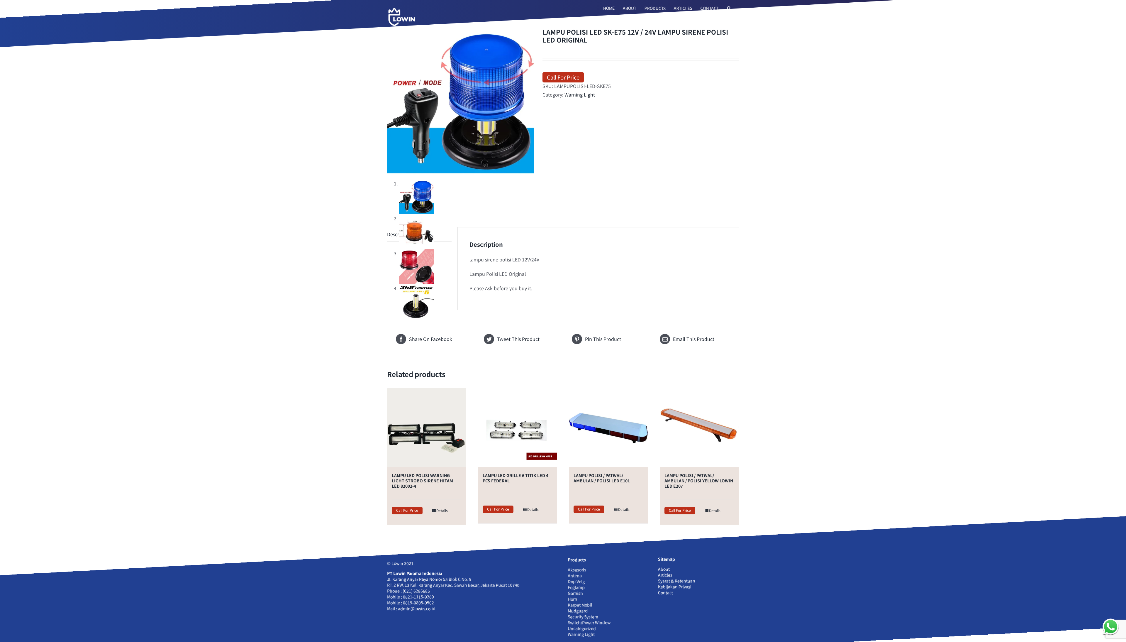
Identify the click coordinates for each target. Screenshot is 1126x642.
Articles (665, 575)
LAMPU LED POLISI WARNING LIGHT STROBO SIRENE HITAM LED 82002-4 (422, 480)
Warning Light (579, 94)
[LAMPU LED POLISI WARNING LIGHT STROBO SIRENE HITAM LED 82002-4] (426, 427)
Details (442, 510)
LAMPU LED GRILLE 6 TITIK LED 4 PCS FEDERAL (515, 478)
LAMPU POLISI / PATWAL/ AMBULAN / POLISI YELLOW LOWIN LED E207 (698, 480)
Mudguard (578, 611)
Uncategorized (582, 628)
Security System (583, 616)
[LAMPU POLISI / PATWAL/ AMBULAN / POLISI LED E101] (608, 427)
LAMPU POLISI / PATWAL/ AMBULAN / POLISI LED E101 (602, 478)
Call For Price (563, 77)
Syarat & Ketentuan (676, 581)
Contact (665, 592)
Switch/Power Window (589, 622)
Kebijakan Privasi (674, 586)
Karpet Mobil (580, 605)
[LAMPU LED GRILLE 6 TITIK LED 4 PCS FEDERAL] (517, 427)
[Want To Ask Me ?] (1110, 626)
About (664, 569)
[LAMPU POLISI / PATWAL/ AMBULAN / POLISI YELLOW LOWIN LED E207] (699, 427)
